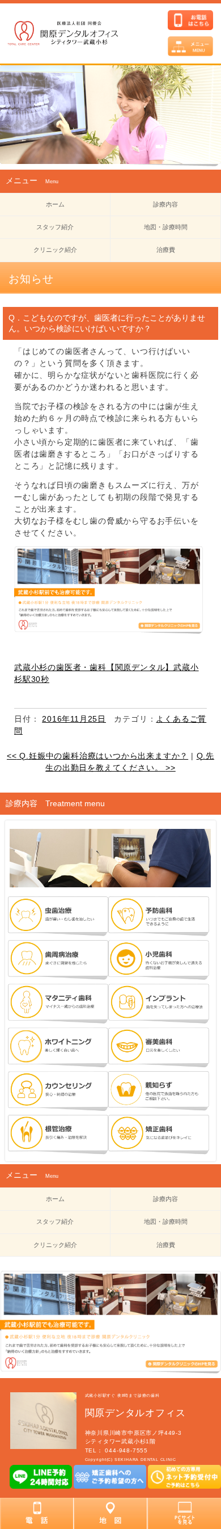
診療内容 (165, 204)
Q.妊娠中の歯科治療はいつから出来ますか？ (97, 755)
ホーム (55, 204)
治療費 (165, 249)
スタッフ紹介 (55, 227)
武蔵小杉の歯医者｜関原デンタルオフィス (74, 34)
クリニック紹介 (55, 249)
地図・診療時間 (166, 227)
